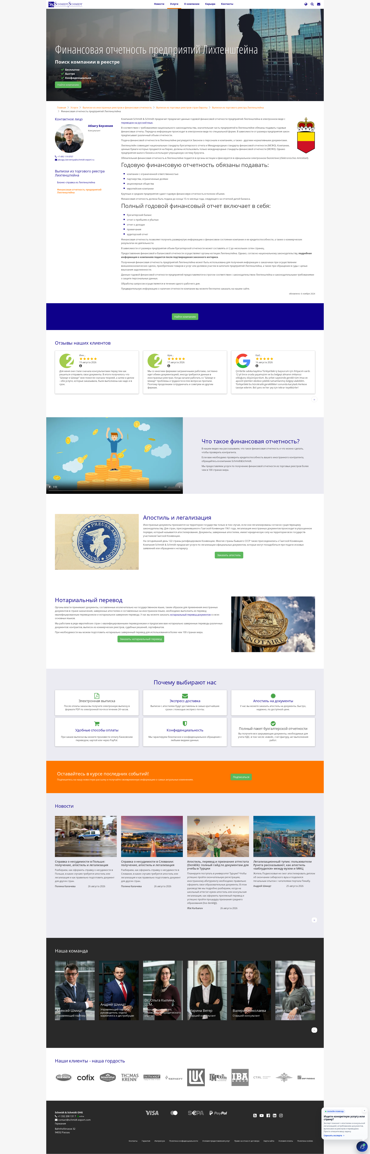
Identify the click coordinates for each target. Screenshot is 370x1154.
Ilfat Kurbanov (195, 908)
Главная (61, 107)
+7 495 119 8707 (65, 156)
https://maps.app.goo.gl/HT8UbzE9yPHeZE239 (243, 361)
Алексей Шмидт (69, 1010)
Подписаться (241, 777)
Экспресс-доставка (185, 700)
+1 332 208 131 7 (67, 1116)
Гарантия (146, 1141)
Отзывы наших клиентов (83, 343)
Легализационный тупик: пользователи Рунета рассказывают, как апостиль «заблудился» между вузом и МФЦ (282, 865)
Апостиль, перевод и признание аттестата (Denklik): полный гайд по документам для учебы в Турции (218, 865)
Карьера (210, 3)
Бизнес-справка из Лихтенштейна (76, 182)
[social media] (255, 1115)
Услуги (174, 3)
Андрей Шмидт (262, 886)
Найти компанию (68, 85)
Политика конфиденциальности (183, 1141)
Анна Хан (284, 1010)
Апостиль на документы (273, 700)
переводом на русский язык (137, 122)
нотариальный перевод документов (190, 614)
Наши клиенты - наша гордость (90, 1061)
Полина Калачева (65, 886)
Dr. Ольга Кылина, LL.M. (160, 1002)
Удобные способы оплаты (96, 730)
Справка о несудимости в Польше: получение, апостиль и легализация (81, 863)
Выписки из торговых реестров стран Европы (182, 107)
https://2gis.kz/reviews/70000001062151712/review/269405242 (155, 361)
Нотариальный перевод (88, 600)
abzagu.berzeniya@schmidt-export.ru (76, 159)
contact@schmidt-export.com (74, 1119)
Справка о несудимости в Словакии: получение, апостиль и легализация (147, 863)
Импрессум (160, 1141)
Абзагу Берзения (100, 126)
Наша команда (71, 951)
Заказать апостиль (229, 555)
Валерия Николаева (249, 1010)
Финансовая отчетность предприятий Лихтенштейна (79, 191)
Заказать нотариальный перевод (141, 639)
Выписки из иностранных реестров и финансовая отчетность (117, 107)
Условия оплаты (286, 1141)
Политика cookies (305, 1141)
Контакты (227, 3)
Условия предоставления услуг (216, 1141)
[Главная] (66, 4)
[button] (306, 4)
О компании (191, 3)
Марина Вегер (200, 1010)
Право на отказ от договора (246, 1141)
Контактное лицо (69, 119)
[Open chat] (362, 1146)
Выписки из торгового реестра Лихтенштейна (238, 107)
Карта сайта (269, 1141)
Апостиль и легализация (177, 517)
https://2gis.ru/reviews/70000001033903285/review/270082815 (67, 361)
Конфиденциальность (185, 730)
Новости (159, 3)
